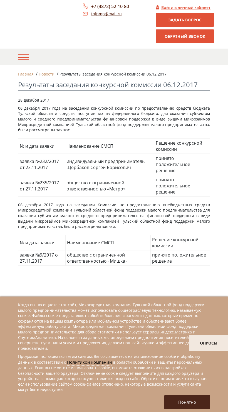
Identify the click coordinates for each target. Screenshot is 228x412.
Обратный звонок (185, 36)
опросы (208, 343)
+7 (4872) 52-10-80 (110, 6)
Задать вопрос (185, 19)
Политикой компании (89, 362)
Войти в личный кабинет (185, 7)
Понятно (187, 402)
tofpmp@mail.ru (106, 13)
